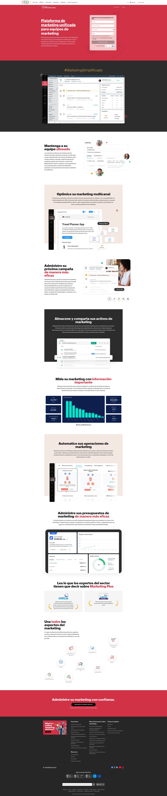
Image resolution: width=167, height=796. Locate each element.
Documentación (74, 754)
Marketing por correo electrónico (71, 654)
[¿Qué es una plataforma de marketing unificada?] (55, 728)
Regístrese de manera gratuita (83, 704)
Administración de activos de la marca (78, 727)
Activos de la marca (92, 652)
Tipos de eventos (93, 736)
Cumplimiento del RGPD (88, 791)
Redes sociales (69, 682)
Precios (123, 7)
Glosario (73, 756)
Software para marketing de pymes (97, 740)
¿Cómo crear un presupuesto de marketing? (96, 743)
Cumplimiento (79, 789)
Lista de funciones (112, 728)
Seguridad (74, 789)
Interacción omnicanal (76, 724)
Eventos (61, 667)
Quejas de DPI (86, 789)
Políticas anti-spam (93, 789)
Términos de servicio (104, 37)
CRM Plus (41, 2)
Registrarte (110, 724)
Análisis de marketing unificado (78, 734)
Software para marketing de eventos (97, 738)
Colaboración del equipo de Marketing (77, 743)
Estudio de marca (75, 732)
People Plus (56, 2)
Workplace (63, 2)
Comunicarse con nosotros (114, 732)
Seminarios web (97, 672)
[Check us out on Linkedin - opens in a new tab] (117, 767)
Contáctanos (65, 789)
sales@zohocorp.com (50, 767)
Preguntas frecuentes (76, 761)
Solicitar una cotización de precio (115, 730)
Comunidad (73, 758)
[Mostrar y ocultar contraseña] (113, 29)
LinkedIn (113, 46)
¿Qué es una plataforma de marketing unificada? (95, 729)
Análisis (112, 662)
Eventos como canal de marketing (97, 734)
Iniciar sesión (141, 2)
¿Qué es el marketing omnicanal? (96, 732)
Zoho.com (26, 2)
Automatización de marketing (113, 646)
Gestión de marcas (75, 740)
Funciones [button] (116, 7)
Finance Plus (48, 2)
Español (133, 2)
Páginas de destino (75, 745)
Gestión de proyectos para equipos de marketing (97, 752)
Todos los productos (72, 2)
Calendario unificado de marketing (79, 747)
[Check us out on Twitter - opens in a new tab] (114, 767)
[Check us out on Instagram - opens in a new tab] (123, 767)
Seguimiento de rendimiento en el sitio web (78, 737)
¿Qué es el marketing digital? (95, 726)
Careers (69, 789)
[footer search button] (93, 784)
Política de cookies (80, 791)
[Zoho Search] (127, 2)
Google (108, 46)
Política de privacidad (71, 791)
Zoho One (35, 2)
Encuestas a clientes (49, 679)
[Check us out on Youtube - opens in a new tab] (120, 767)
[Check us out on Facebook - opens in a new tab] (112, 767)
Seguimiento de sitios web (80, 669)
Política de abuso (97, 791)
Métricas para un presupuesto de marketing (96, 747)
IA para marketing (93, 750)
